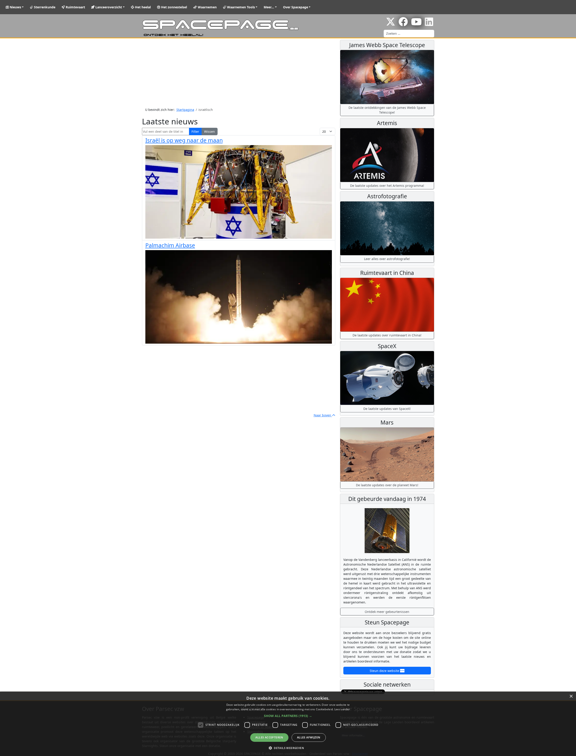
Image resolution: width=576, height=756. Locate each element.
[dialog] (288, 724)
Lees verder (342, 709)
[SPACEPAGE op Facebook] (403, 24)
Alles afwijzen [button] (308, 737)
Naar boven (323, 415)
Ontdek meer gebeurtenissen (387, 612)
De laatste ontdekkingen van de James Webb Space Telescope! (387, 109)
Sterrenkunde (44, 7)
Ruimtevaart (75, 7)
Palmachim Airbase (170, 245)
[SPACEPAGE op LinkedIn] (429, 24)
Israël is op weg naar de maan (184, 140)
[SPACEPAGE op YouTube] (416, 24)
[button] (288, 715)
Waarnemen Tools (240, 7)
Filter (195, 131)
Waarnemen (207, 7)
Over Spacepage (295, 7)
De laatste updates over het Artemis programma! (387, 185)
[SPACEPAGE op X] (390, 24)
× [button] (571, 696)
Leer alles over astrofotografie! (387, 259)
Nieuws (15, 7)
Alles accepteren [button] (269, 737)
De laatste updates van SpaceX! (387, 409)
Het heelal (142, 7)
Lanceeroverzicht (108, 7)
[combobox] (409, 33)
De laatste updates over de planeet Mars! (387, 485)
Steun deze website (385, 671)
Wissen (209, 131)
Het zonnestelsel (173, 7)
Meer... (269, 7)
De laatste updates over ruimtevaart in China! (387, 335)
